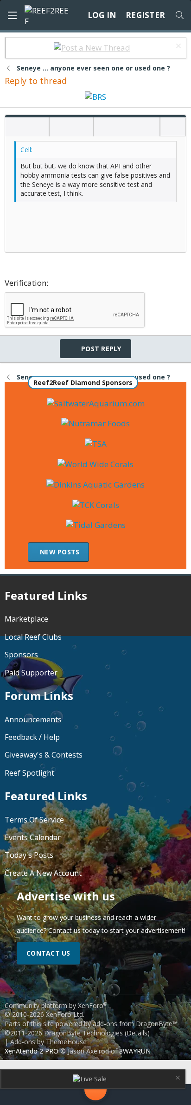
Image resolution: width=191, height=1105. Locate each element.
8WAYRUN (135, 1051)
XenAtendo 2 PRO (31, 1051)
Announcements (33, 719)
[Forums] (55, 1094)
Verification (25, 282)
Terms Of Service (34, 820)
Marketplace (26, 619)
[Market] (136, 1094)
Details (137, 1032)
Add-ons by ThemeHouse (48, 1041)
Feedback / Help (32, 737)
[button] (15, 127)
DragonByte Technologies (83, 1032)
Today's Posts (29, 855)
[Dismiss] (177, 47)
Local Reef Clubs (33, 637)
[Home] (23, 1094)
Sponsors (21, 654)
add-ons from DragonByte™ (135, 1023)
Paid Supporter (31, 673)
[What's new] (168, 1094)
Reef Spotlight (29, 773)
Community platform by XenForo (56, 1010)
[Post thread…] (95, 1091)
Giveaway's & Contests (44, 755)
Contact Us (48, 953)
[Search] (179, 15)
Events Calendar (33, 837)
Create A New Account (43, 873)
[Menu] (12, 15)
